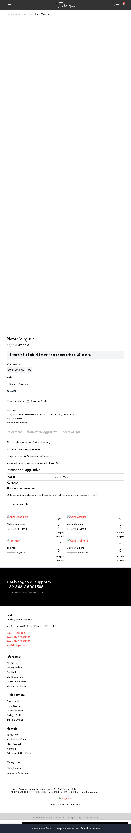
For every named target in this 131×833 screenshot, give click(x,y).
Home (9, 14)
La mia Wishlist (15, 710)
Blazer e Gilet (45, 414)
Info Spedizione (15, 677)
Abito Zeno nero (16, 524)
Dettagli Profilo (15, 715)
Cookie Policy (14, 672)
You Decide (21, 422)
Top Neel (12, 548)
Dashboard (13, 701)
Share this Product (39, 401)
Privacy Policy (14, 668)
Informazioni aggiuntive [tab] (41, 432)
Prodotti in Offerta (16, 739)
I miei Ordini (13, 706)
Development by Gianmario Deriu (82, 817)
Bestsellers (12, 735)
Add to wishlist (17, 401)
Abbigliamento (27, 414)
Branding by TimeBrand (52, 817)
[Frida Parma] (65, 5)
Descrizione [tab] (15, 432)
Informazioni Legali (17, 686)
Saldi (17, 14)
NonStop (11, 749)
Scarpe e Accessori (17, 773)
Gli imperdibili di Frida (19, 753)
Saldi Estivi (27, 14)
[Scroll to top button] (125, 817)
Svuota (13, 390)
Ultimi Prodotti (14, 744)
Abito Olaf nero (75, 548)
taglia (9, 377)
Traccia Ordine (15, 720)
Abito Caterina (75, 524)
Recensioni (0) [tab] (70, 432)
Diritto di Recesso (16, 681)
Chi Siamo (12, 663)
